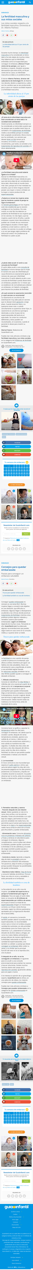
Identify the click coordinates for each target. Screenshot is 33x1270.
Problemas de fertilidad (22, 340)
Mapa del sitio (16, 1227)
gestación (19, 302)
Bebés (4, 437)
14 (12, 469)
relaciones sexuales (11, 671)
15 (15, 469)
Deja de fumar (26, 872)
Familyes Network (15, 1257)
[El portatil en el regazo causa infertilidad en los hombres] (8, 1034)
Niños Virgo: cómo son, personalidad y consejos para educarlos (8, 500)
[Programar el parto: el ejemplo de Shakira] (8, 399)
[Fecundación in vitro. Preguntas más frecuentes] (8, 1050)
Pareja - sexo (5, 1084)
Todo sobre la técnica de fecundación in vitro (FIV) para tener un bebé (23, 1045)
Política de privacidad (15, 1217)
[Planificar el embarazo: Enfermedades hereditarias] (8, 384)
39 (25, 475)
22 (7, 472)
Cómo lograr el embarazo (23, 1015)
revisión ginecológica (10, 205)
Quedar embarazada (21, 434)
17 (20, 469)
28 (23, 472)
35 (15, 475)
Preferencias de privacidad (16, 538)
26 (18, 472)
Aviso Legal (15, 1219)
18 (23, 469)
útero (13, 825)
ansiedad (15, 859)
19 (25, 469)
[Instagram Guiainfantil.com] (16, 549)
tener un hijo (11, 139)
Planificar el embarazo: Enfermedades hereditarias (7, 380)
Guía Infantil (15, 1260)
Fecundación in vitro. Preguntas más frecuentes (8, 1046)
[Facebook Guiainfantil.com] (8, 549)
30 (28, 472)
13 (10, 469)
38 (23, 475)
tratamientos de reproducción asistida (15, 146)
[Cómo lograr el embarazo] (24, 1018)
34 (12, 475)
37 (20, 475)
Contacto (15, 1222)
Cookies (15, 1214)
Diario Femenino (16, 1263)
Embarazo (5, 13)
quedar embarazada (16, 602)
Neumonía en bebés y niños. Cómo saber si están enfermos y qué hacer (24, 500)
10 (28, 466)
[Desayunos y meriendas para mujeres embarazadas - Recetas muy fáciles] (24, 384)
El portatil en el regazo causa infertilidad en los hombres (8, 1030)
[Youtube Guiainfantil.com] (24, 549)
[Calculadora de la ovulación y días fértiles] (8, 1018)
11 (5, 469)
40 (28, 475)
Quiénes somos (15, 1211)
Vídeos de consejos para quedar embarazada (22, 364)
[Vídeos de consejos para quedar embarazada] (24, 368)
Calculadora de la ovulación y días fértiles (8, 1015)
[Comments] (15, 35)
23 (10, 472)
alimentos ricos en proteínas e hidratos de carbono (16, 834)
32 (7, 475)
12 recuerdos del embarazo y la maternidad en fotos (17, 1059)
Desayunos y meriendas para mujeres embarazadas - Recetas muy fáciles (23, 378)
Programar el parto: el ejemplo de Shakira (8, 396)
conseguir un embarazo (9, 946)
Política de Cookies (11, 540)
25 (15, 472)
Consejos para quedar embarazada (7, 364)
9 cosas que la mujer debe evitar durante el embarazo (17, 409)
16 (18, 469)
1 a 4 (9, 466)
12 (7, 469)
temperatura (5, 730)
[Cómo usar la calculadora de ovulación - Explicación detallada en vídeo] (24, 1034)
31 (5, 475)
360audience (21, 1267)
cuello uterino (14, 765)
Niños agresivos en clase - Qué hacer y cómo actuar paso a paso (24, 516)
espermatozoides (7, 194)
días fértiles (24, 682)
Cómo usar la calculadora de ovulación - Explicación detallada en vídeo (23, 1028)
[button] (4, 3)
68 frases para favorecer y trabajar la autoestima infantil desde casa (8, 516)
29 (25, 472)
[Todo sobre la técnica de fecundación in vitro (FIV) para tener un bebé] (24, 1050)
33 (10, 475)
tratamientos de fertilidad (21, 130)
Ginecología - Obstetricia (8, 434)
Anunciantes (15, 1225)
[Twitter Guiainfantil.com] (20, 549)
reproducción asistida (9, 970)
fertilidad (6, 658)
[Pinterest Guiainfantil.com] (12, 549)
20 (28, 469)
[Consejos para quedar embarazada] (8, 368)
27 (20, 472)
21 (5, 472)
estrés (5, 917)
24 (12, 472)
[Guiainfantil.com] (16, 3)
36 (18, 475)
